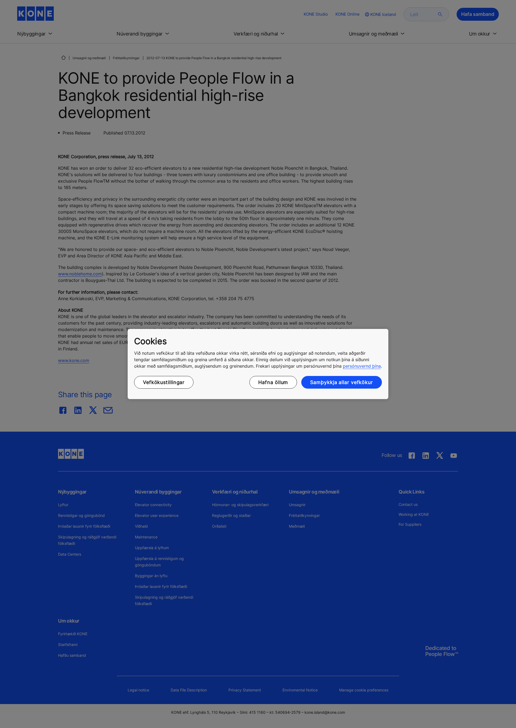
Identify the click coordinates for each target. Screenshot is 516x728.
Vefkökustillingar (164, 382)
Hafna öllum (273, 382)
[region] (258, 364)
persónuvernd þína (362, 366)
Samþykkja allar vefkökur (341, 382)
